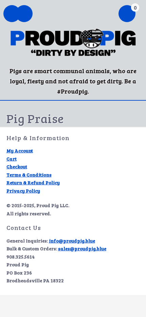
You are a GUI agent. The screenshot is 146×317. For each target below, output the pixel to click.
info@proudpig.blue (72, 240)
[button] (24, 14)
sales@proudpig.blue (82, 248)
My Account (19, 150)
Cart (11, 158)
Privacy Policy (23, 190)
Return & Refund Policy (33, 182)
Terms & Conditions (29, 174)
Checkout (16, 166)
